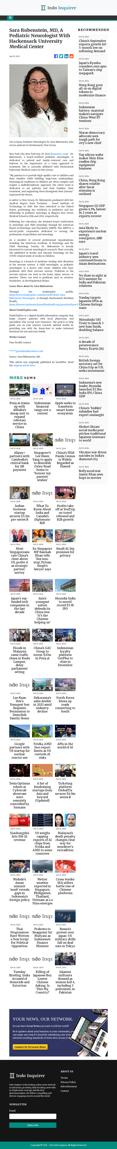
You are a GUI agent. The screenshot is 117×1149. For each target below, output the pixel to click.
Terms (64, 1077)
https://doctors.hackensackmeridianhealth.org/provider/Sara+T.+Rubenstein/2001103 (55, 304)
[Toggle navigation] (10, 18)
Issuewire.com (59, 154)
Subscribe (32, 1125)
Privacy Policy (68, 1082)
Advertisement (69, 1086)
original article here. (24, 365)
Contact (65, 1091)
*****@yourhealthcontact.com (26, 351)
